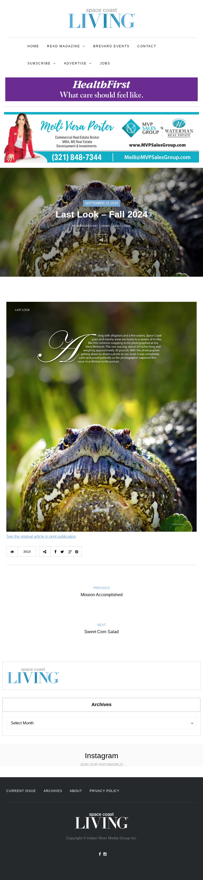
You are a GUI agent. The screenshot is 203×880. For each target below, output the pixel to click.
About (76, 791)
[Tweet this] (124, 239)
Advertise (75, 63)
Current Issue (21, 791)
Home (33, 46)
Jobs (105, 63)
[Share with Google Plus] (136, 239)
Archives (53, 791)
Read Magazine (63, 46)
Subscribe (39, 63)
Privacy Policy (104, 791)
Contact (146, 46)
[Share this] (113, 239)
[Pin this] (148, 239)
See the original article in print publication (41, 536)
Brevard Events (111, 46)
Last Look (122, 225)
